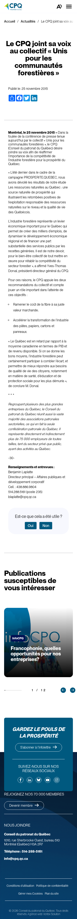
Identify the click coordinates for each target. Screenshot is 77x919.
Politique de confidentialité (52, 885)
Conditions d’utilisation (20, 885)
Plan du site (52, 893)
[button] (63, 690)
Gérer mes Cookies (30, 893)
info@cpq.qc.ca (16, 859)
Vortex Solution (51, 914)
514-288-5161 (23, 851)
